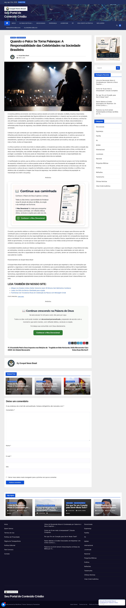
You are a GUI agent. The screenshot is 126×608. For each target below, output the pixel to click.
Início (14, 23)
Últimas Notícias (25, 23)
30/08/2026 (100, 510)
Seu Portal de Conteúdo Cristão (24, 596)
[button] (117, 25)
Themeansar (36, 604)
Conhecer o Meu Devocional (48, 333)
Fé (73, 23)
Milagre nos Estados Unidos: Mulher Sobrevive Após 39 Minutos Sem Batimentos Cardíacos (41, 288)
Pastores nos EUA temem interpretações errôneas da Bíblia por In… (77, 386)
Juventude (64, 23)
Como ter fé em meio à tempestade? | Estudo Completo (47, 510)
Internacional (100, 149)
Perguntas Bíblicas (13, 27)
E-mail (8, 456)
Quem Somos (8, 528)
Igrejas (98, 145)
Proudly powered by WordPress (13, 604)
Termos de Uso (9, 533)
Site (7, 467)
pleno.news (21, 296)
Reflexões (100, 23)
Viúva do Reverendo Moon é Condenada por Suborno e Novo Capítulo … (107, 82)
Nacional (13, 37)
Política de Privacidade (12, 537)
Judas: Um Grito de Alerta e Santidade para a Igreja (28, 290)
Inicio (6, 524)
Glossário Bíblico (30, 27)
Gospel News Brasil (24, 55)
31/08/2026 (12, 510)
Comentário (10, 410)
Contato (7, 554)
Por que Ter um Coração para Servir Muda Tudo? (77, 506)
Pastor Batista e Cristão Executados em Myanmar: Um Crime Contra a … (47, 386)
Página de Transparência (12, 541)
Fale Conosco (8, 549)
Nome (8, 445)
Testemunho (100, 177)
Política (98, 168)
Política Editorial (9, 545)
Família (98, 136)
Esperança (53, 23)
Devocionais (40, 23)
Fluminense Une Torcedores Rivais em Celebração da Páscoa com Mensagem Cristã (38, 293)
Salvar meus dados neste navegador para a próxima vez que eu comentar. (32, 477)
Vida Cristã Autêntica (85, 23)
